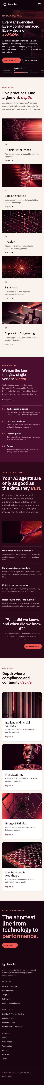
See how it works (31, 60)
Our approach (7, 400)
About (4, 1038)
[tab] (7, 70)
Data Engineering (8, 990)
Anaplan (5, 995)
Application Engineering (11, 1003)
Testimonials (7, 1046)
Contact (5, 1050)
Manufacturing (7, 1018)
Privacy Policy (7, 1076)
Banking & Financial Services (13, 1014)
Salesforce (6, 999)
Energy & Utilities (8, 1022)
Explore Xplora (31, 646)
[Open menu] (39, 4)
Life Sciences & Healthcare (12, 1027)
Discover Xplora (10, 60)
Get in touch (8, 945)
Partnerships (7, 1042)
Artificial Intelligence (9, 986)
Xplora (4, 1058)
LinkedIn (5, 1054)
